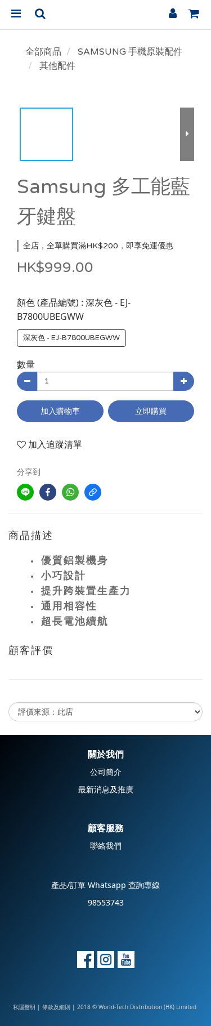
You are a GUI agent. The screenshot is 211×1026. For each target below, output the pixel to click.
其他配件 (57, 66)
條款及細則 (56, 1007)
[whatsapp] (70, 492)
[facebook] (47, 492)
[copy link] (92, 492)
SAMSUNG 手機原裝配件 (130, 51)
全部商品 (43, 51)
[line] (25, 492)
